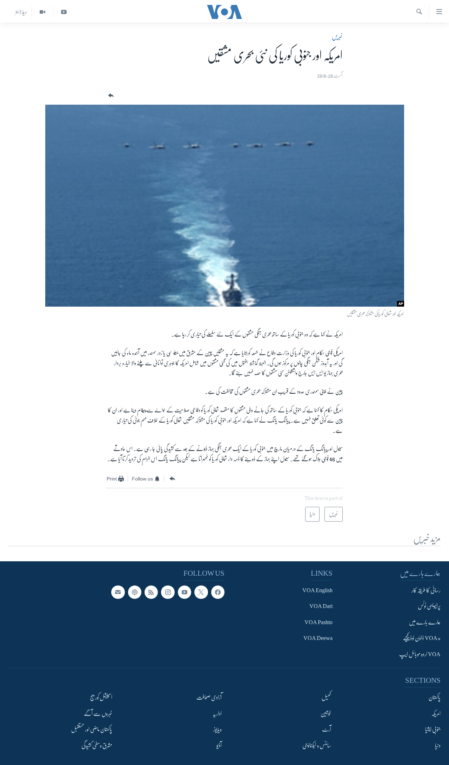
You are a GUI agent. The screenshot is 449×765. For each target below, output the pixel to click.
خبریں (337, 36)
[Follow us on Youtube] (184, 592)
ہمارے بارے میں (425, 622)
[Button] (110, 96)
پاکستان (435, 697)
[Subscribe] (118, 592)
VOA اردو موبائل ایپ (420, 654)
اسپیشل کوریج (101, 697)
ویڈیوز (217, 729)
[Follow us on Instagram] (167, 592)
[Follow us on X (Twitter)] (201, 592)
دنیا (438, 745)
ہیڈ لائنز (21, 11)
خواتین (325, 713)
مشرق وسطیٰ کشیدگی (96, 745)
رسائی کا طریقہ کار (426, 590)
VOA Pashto (318, 622)
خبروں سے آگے (98, 713)
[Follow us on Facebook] (217, 592)
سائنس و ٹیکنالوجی (316, 745)
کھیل (326, 697)
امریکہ (436, 713)
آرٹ (326, 729)
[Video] (42, 12)
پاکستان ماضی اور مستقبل (91, 729)
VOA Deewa (318, 638)
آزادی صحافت (209, 697)
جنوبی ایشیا (433, 729)
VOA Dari (321, 606)
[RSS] (151, 592)
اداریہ (217, 713)
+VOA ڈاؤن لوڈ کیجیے (422, 638)
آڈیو (219, 745)
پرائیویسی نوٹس (429, 606)
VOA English (317, 590)
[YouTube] (63, 12)
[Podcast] (134, 592)
